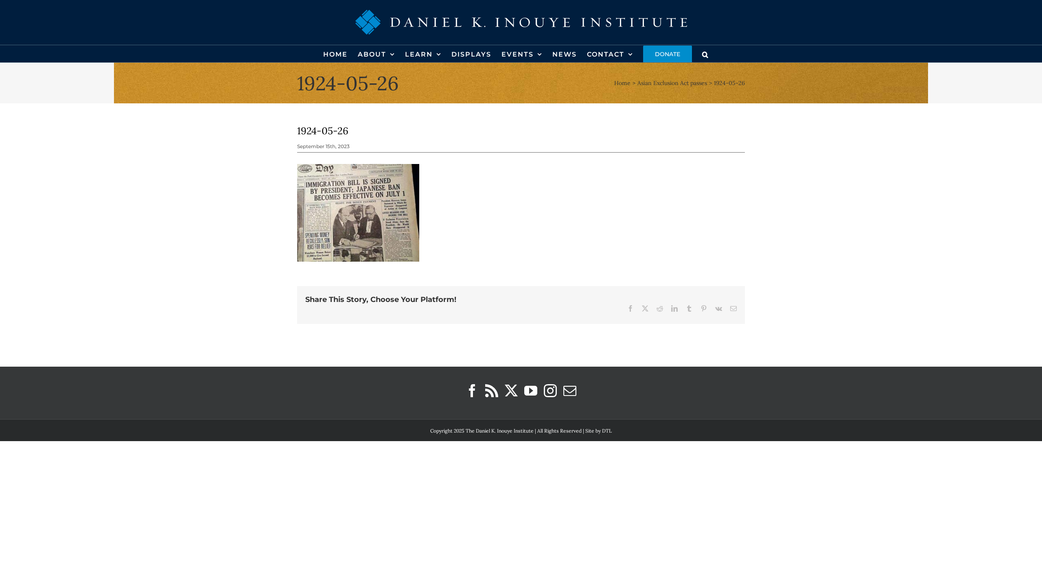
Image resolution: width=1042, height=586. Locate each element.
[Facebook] (472, 390)
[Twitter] (511, 390)
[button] (705, 53)
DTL (607, 431)
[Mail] (569, 390)
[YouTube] (530, 390)
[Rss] (491, 390)
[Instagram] (550, 390)
